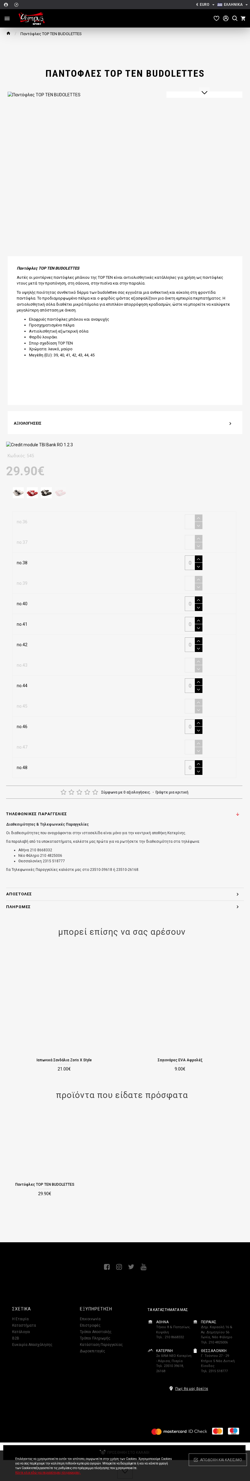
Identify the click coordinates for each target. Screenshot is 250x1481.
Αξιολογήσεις (27, 423)
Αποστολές (19, 894)
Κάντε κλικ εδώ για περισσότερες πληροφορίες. (48, 1472)
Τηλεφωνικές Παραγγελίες (36, 814)
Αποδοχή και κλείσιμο (221, 1460)
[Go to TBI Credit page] (39, 446)
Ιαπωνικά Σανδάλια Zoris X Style (64, 1060)
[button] (204, 92)
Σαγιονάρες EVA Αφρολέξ (180, 1060)
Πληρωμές (18, 906)
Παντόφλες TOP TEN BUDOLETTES (44, 1184)
